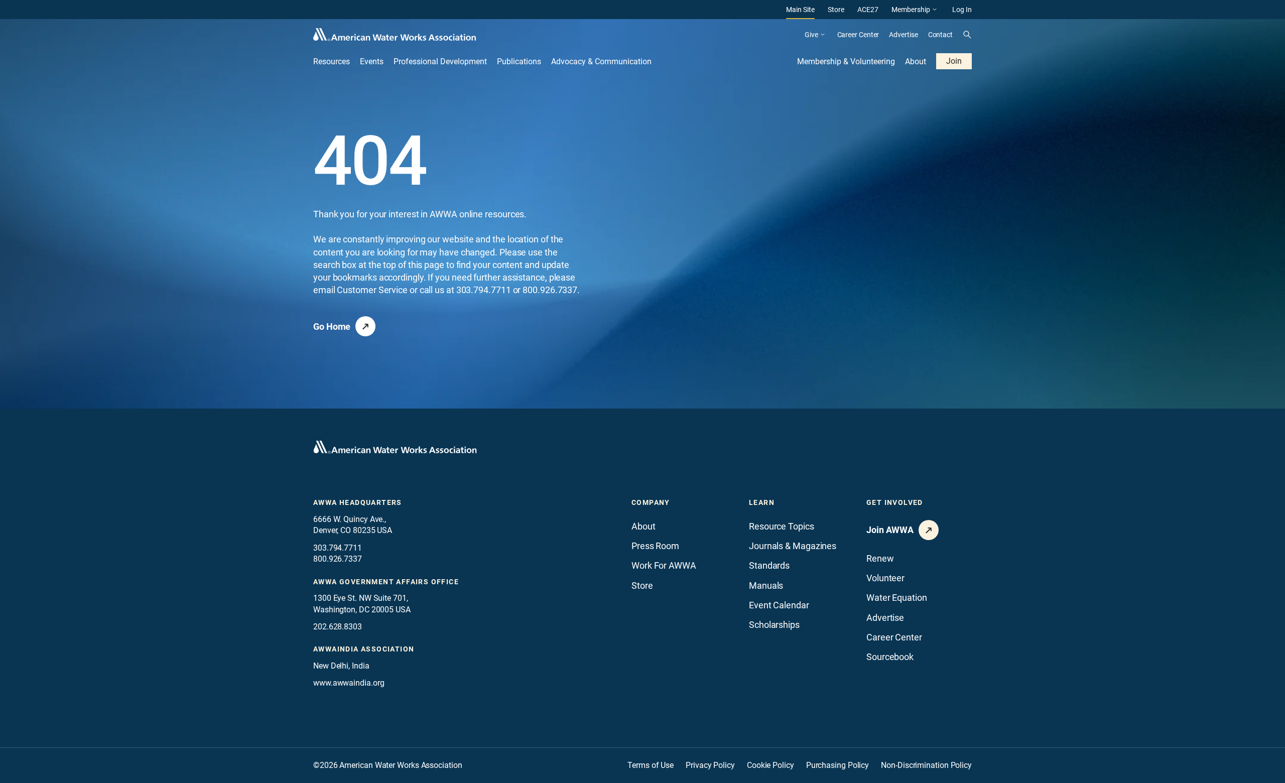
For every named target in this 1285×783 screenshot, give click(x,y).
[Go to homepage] (395, 447)
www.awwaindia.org (348, 683)
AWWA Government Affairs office (386, 582)
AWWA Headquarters (357, 502)
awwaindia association (363, 649)
